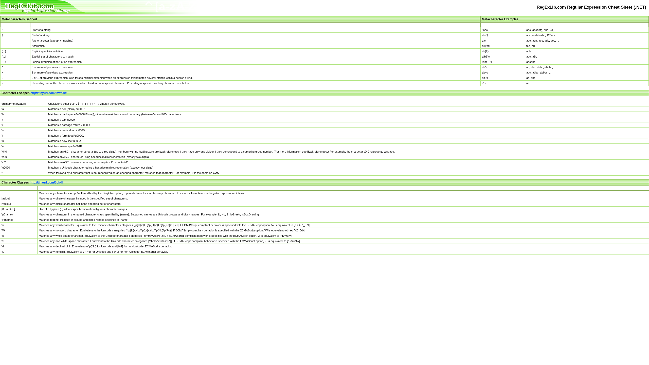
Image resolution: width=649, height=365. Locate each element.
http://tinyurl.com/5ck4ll (46, 182)
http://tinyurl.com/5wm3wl (48, 93)
